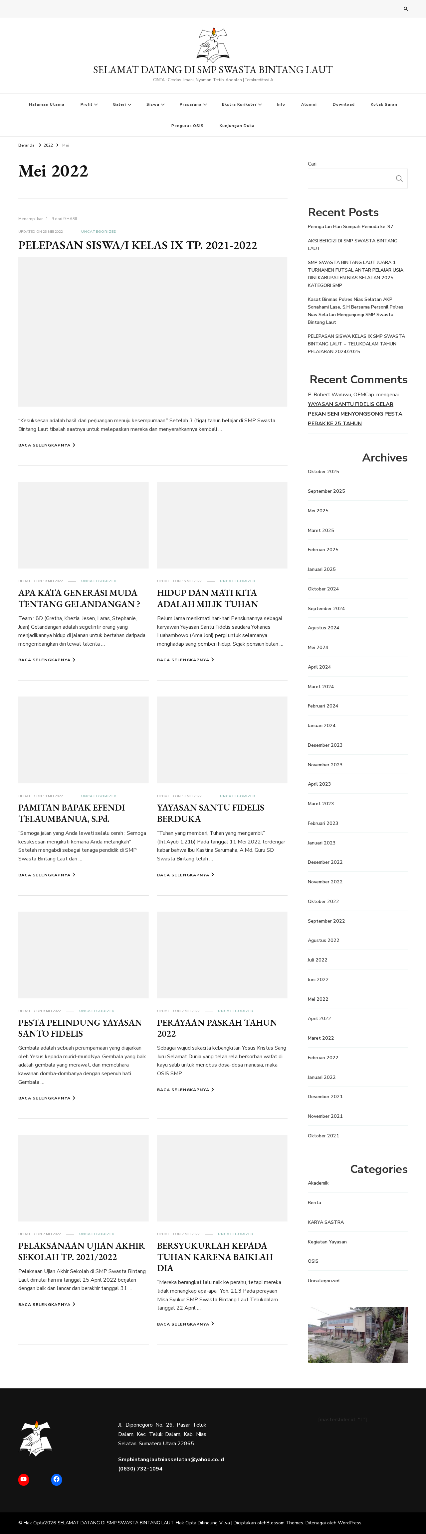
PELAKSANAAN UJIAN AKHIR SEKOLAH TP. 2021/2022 (81, 1251)
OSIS (313, 1261)
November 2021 (325, 1116)
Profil (87, 104)
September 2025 (326, 491)
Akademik (318, 1183)
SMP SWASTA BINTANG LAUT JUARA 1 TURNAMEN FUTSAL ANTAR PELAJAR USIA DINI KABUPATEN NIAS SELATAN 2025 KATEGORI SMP (355, 273)
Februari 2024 (323, 706)
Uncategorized (99, 231)
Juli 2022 (317, 960)
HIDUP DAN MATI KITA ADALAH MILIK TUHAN (207, 598)
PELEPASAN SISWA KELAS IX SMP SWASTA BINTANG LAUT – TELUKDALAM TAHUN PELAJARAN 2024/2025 (356, 344)
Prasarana (191, 104)
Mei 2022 (318, 999)
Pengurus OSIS (187, 125)
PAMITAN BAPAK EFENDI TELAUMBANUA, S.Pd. (71, 813)
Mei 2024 (318, 647)
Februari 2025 (323, 550)
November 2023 (325, 765)
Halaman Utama (47, 104)
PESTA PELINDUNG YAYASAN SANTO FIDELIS (80, 1028)
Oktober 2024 (323, 589)
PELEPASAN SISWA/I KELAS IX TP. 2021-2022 (137, 245)
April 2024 (319, 667)
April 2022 (319, 1018)
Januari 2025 (322, 569)
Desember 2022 (325, 862)
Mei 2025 (318, 511)
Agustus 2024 (323, 628)
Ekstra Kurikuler (239, 104)
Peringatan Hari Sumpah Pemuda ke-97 (350, 226)
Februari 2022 (323, 1058)
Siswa (152, 104)
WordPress (349, 1523)
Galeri (119, 104)
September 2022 (326, 921)
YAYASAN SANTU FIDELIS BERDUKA (210, 813)
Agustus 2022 (323, 940)
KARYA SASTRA (326, 1222)
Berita (314, 1203)
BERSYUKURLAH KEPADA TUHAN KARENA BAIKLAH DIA (215, 1257)
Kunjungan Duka (237, 125)
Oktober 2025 (323, 471)
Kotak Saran (384, 104)
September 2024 (326, 608)
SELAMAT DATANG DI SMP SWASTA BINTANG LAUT (213, 69)
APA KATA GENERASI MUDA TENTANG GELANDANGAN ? (79, 598)
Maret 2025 (321, 530)
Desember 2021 (325, 1096)
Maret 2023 (321, 804)
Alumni (309, 104)
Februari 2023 (323, 823)
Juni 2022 (318, 979)
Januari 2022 (322, 1077)
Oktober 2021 (323, 1136)
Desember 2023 (325, 745)
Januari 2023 (322, 843)
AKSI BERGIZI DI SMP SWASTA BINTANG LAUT (352, 245)
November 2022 (325, 882)
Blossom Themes (285, 1523)
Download (344, 104)
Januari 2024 (322, 725)
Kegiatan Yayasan (327, 1242)
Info (281, 104)
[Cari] (399, 179)
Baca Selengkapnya (44, 445)
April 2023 (319, 784)
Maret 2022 (321, 1038)
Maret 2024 (321, 687)
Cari (312, 164)
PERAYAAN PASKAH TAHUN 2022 (217, 1028)
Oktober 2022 (323, 901)
